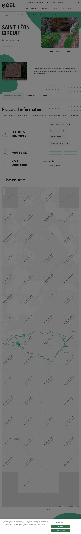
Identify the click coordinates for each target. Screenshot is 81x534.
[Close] (78, 526)
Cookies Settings (60, 522)
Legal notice (24, 526)
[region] (40, 526)
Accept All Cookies (60, 530)
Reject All (60, 526)
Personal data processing (15, 526)
